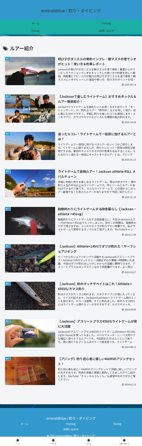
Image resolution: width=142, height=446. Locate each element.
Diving (117, 424)
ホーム (24, 424)
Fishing (71, 424)
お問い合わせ (71, 429)
